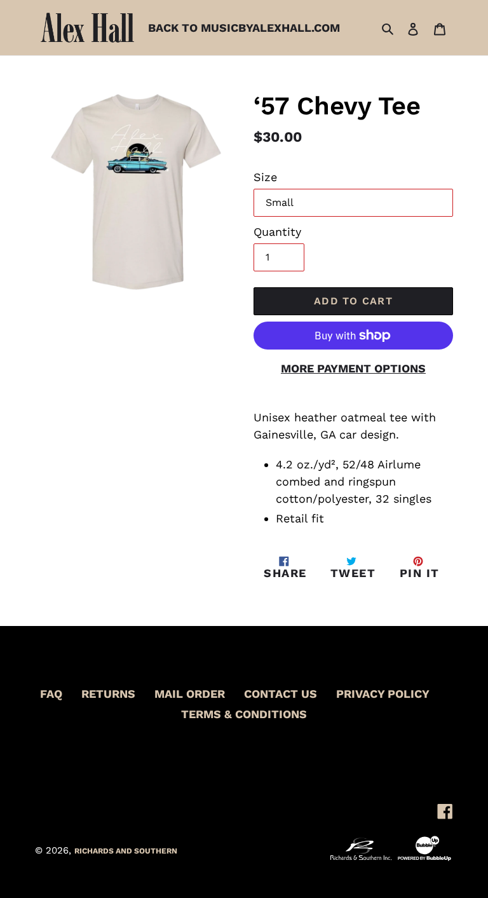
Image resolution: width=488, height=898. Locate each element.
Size (265, 177)
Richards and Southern (125, 851)
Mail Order (189, 693)
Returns (108, 693)
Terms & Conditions (244, 714)
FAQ (51, 693)
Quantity (277, 231)
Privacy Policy (383, 693)
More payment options (353, 368)
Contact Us (280, 693)
